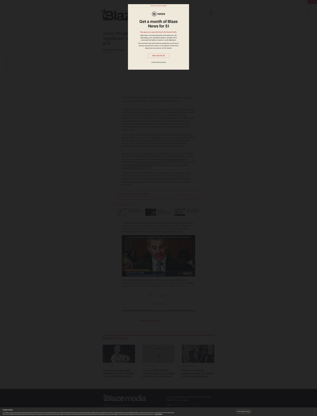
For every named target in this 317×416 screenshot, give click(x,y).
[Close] (314, 411)
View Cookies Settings (244, 411)
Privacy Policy (158, 414)
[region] (158, 411)
